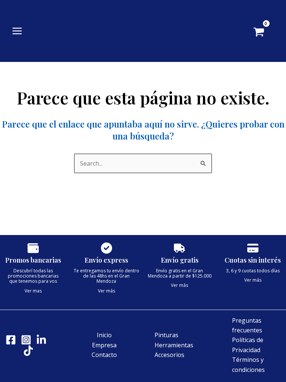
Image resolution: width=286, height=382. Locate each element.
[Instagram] (26, 340)
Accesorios (169, 355)
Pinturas (166, 335)
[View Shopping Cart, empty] (264, 33)
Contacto (104, 355)
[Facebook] (11, 340)
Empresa (104, 345)
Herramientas (174, 345)
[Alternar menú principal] (17, 31)
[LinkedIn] (41, 340)
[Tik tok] (28, 350)
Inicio (104, 335)
